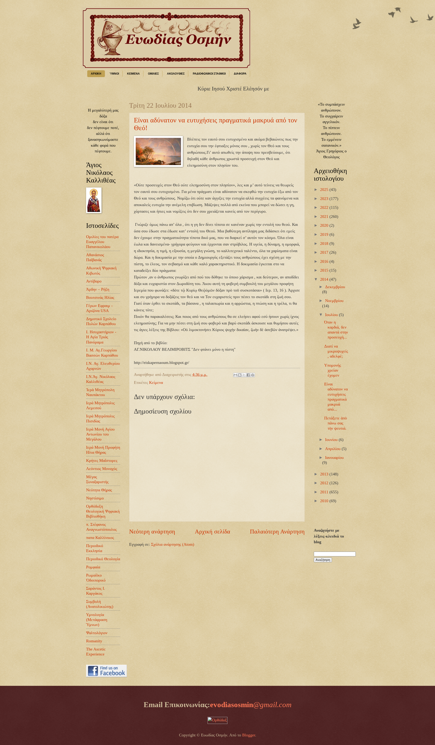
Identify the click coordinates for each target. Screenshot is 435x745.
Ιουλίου (332, 314)
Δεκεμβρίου (335, 287)
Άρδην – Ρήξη (97, 289)
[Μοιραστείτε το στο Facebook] (248, 375)
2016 (324, 261)
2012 (324, 483)
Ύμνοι (114, 73)
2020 (324, 225)
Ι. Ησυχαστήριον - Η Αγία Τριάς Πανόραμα (101, 337)
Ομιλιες (153, 73)
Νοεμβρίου (334, 300)
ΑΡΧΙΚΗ (96, 73)
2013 (324, 474)
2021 (324, 216)
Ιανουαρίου (334, 457)
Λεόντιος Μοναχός (101, 468)
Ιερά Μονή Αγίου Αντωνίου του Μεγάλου (100, 434)
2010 (324, 501)
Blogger (248, 735)
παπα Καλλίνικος (100, 537)
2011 (324, 492)
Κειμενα (133, 73)
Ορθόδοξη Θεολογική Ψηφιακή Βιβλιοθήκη (103, 511)
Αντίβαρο (94, 281)
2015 (324, 270)
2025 (324, 189)
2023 (324, 198)
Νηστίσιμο (95, 498)
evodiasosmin (251, 704)
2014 (324, 279)
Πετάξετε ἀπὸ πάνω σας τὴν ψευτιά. (335, 423)
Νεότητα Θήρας (99, 490)
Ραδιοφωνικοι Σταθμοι (209, 73)
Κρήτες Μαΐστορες (101, 460)
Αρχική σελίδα (212, 531)
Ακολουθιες (176, 73)
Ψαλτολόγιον (96, 633)
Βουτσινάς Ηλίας (100, 297)
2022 (324, 207)
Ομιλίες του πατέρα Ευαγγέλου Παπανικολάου (102, 241)
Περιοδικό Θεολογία (103, 559)
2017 (324, 252)
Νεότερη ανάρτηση (152, 531)
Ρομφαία (93, 567)
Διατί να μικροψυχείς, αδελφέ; (336, 351)
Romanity (94, 641)
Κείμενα (156, 382)
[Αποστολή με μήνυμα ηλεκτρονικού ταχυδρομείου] (235, 375)
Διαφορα (240, 73)
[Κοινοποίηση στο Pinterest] (252, 375)
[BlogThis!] (239, 375)
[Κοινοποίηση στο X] (244, 375)
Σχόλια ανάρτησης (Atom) (172, 544)
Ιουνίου (332, 439)
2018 (324, 243)
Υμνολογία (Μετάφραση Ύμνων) (96, 619)
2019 (324, 234)
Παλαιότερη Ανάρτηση (277, 531)
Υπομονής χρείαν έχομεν (332, 370)
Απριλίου (333, 448)
